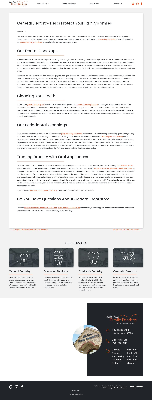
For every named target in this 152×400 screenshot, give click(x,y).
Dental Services (68, 4)
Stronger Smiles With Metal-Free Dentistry (30, 229)
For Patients (42, 4)
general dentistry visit (36, 104)
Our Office (94, 4)
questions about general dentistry (43, 190)
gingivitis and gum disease (71, 133)
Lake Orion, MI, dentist (107, 39)
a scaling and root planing (112, 136)
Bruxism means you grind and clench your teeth (113, 168)
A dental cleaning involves (87, 104)
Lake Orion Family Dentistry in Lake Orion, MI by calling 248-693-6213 (52, 208)
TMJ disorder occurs (125, 165)
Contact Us (117, 4)
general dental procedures (31, 42)
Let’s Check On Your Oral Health (126, 229)
